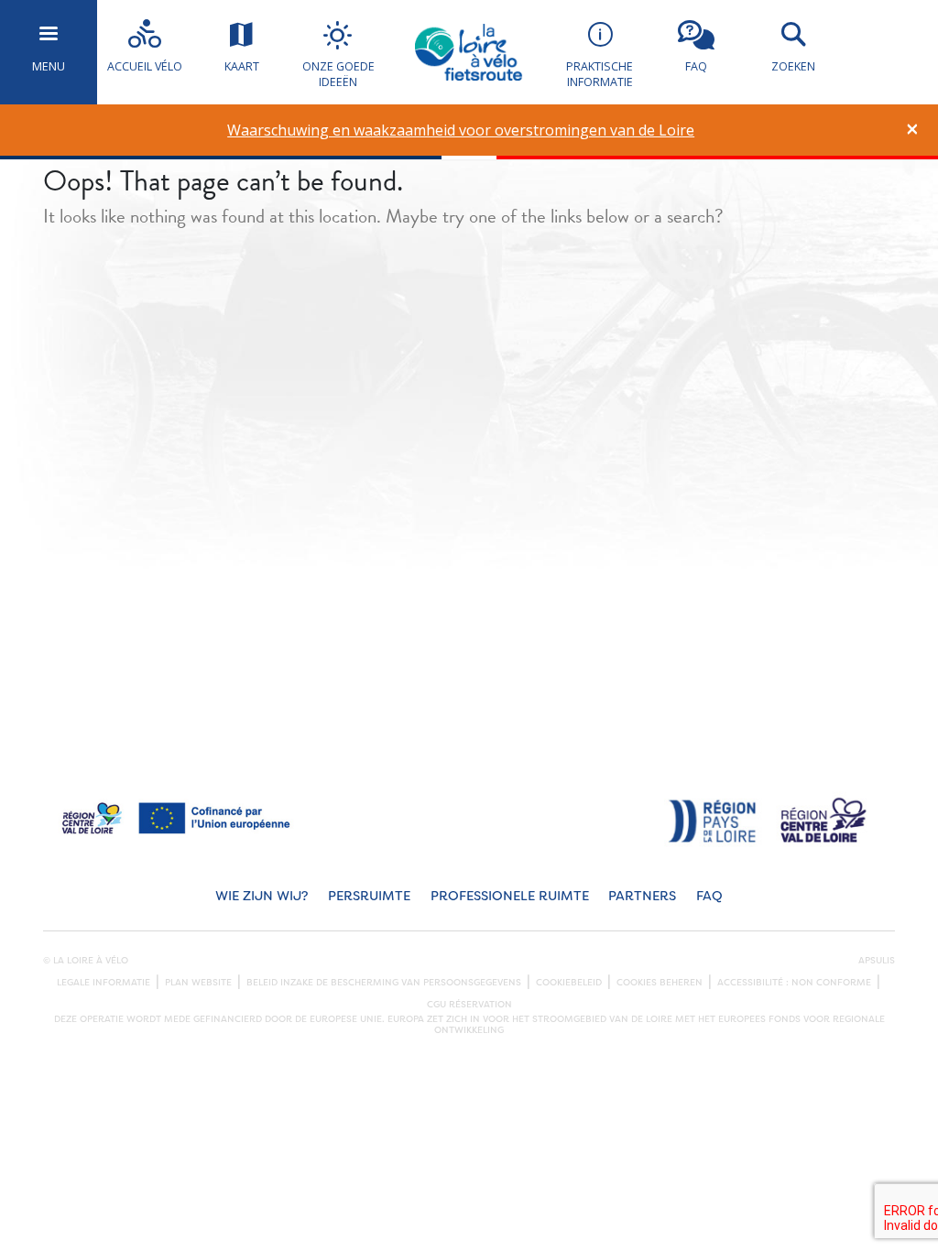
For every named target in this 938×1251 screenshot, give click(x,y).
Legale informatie (103, 982)
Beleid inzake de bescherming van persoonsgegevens (383, 982)
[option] (461, 130)
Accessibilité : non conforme (794, 982)
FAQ (709, 896)
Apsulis (876, 960)
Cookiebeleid (569, 982)
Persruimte (369, 896)
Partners (642, 896)
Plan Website (198, 982)
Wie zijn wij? (261, 896)
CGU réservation (469, 1004)
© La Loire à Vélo (85, 960)
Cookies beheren (659, 982)
